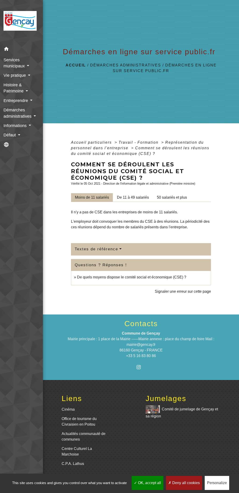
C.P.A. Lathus (73, 464)
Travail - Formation (139, 142)
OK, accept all (149, 483)
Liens (72, 398)
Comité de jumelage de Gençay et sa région (182, 412)
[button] (21, 49)
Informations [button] (16, 125)
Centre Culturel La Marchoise (77, 451)
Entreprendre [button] (16, 100)
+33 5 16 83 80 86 (141, 356)
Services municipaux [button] (15, 63)
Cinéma (68, 409)
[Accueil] (21, 22)
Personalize (217, 483)
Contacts (141, 323)
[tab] (92, 197)
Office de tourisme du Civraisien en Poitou (79, 421)
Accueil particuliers (92, 142)
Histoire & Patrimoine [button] (14, 88)
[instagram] (141, 367)
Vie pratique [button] (15, 75)
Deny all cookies (185, 483)
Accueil (76, 65)
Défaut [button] (10, 135)
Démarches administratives (125, 65)
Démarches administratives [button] (18, 113)
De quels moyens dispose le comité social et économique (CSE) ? (131, 277)
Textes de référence (96, 249)
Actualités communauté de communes (83, 436)
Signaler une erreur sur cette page (183, 291)
